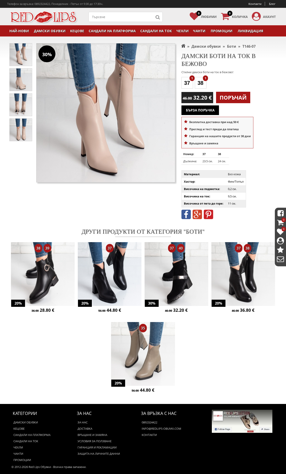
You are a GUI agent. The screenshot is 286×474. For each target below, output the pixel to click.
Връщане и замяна (92, 435)
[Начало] (183, 46)
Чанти (199, 31)
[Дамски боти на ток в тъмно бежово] (143, 354)
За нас (83, 422)
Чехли (183, 31)
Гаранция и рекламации (97, 447)
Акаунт (269, 17)
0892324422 (149, 422)
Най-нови (19, 31)
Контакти (254, 4)
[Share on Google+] (197, 218)
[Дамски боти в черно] (43, 274)
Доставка (85, 429)
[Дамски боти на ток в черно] (110, 274)
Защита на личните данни (99, 454)
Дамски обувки (50, 31)
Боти (231, 46)
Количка (238, 15)
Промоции (222, 31)
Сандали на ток (156, 31)
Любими (207, 15)
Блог (272, 4)
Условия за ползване (94, 441)
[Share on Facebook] (186, 218)
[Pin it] (208, 218)
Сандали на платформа (112, 31)
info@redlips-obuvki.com (161, 429)
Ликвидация (250, 31)
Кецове (77, 31)
